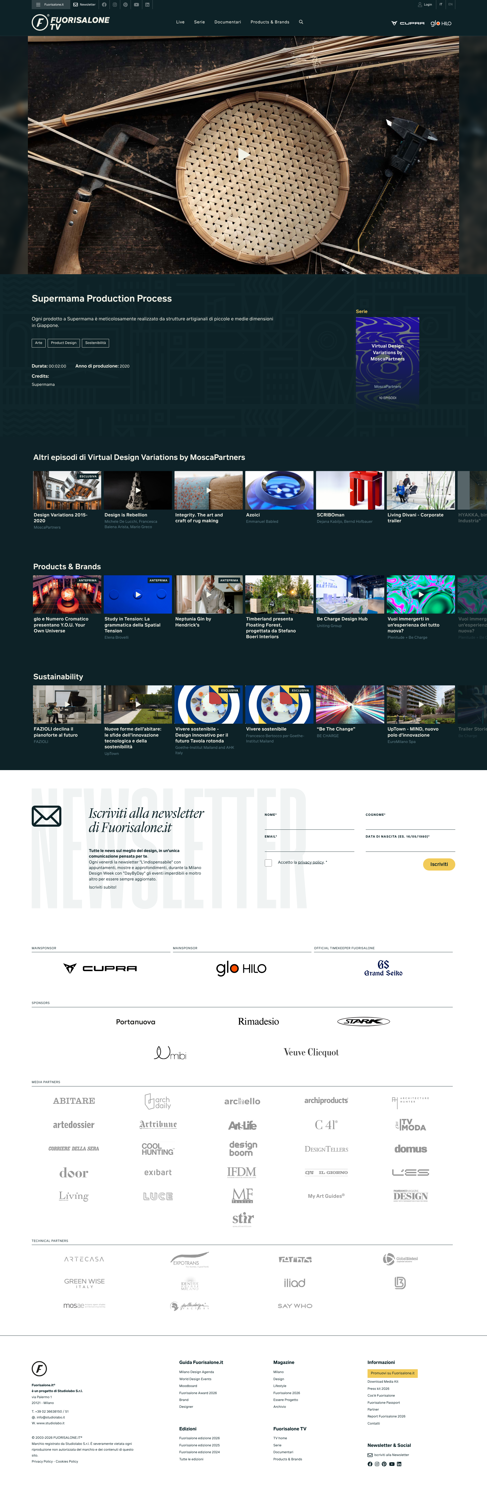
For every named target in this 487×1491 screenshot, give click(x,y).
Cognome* (376, 815)
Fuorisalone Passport (384, 1403)
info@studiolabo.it (51, 1417)
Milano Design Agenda (196, 1372)
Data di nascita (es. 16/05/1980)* (398, 836)
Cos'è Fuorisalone (381, 1395)
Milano (278, 1372)
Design (278, 1379)
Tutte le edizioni (191, 1459)
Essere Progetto (285, 1400)
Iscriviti (439, 864)
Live (180, 22)
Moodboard (188, 1386)
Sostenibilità (95, 343)
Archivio (279, 1407)
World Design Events (195, 1379)
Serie (199, 22)
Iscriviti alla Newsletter (391, 1455)
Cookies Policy (67, 1461)
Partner (373, 1409)
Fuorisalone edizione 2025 (199, 1445)
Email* (271, 836)
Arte (38, 343)
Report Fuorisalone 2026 (387, 1416)
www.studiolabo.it (50, 1423)
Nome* (271, 815)
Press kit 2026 (378, 1389)
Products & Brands (270, 22)
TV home (280, 1438)
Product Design (64, 343)
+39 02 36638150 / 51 (51, 1411)
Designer (186, 1407)
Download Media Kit (383, 1381)
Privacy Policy (42, 1461)
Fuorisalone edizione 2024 (199, 1452)
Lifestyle (279, 1386)
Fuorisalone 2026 (286, 1393)
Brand (184, 1400)
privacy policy (311, 862)
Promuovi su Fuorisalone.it (392, 1373)
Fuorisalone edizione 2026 (199, 1438)
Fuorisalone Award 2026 (198, 1393)
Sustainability (58, 677)
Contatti (374, 1423)
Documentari (228, 22)
